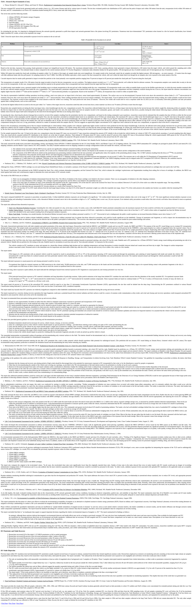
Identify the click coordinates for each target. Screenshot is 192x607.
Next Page (19, 603)
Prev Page (12, 603)
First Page (5, 603)
